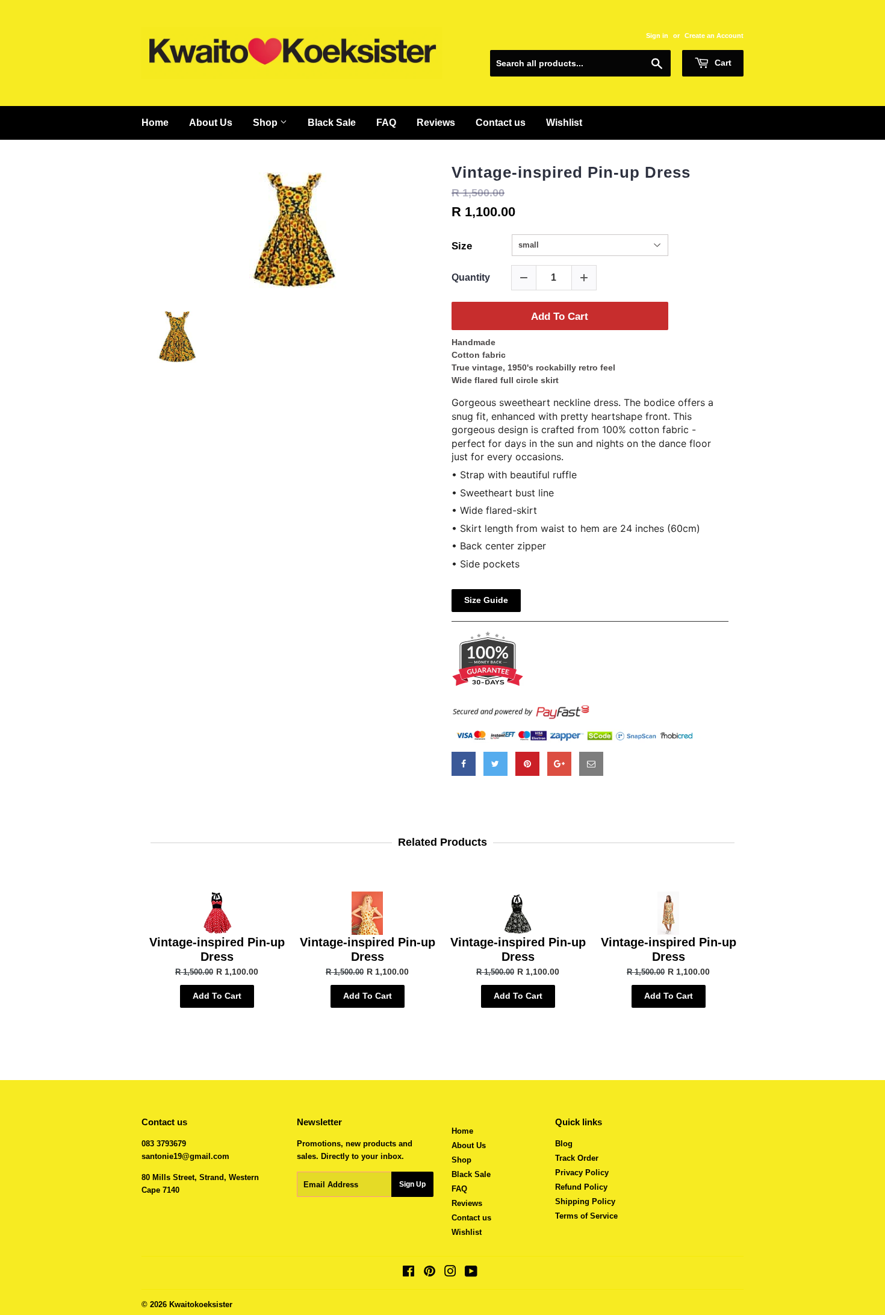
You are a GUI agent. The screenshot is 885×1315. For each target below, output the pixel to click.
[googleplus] (559, 764)
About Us (210, 122)
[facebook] (464, 764)
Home (155, 122)
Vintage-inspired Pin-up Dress (571, 172)
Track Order (576, 1158)
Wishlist (564, 122)
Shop (266, 122)
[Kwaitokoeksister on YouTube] (471, 1273)
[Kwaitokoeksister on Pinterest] (429, 1273)
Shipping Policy (585, 1201)
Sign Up (412, 1184)
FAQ (386, 122)
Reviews (436, 122)
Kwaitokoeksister (200, 1304)
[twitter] (495, 764)
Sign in (657, 35)
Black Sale (332, 122)
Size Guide (486, 600)
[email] (591, 764)
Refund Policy (581, 1187)
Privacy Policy (582, 1172)
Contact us (501, 122)
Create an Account (714, 35)
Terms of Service (586, 1215)
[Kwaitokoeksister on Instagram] (450, 1273)
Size (462, 246)
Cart (721, 62)
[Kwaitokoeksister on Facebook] (408, 1273)
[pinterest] (527, 764)
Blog (564, 1143)
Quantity (471, 277)
